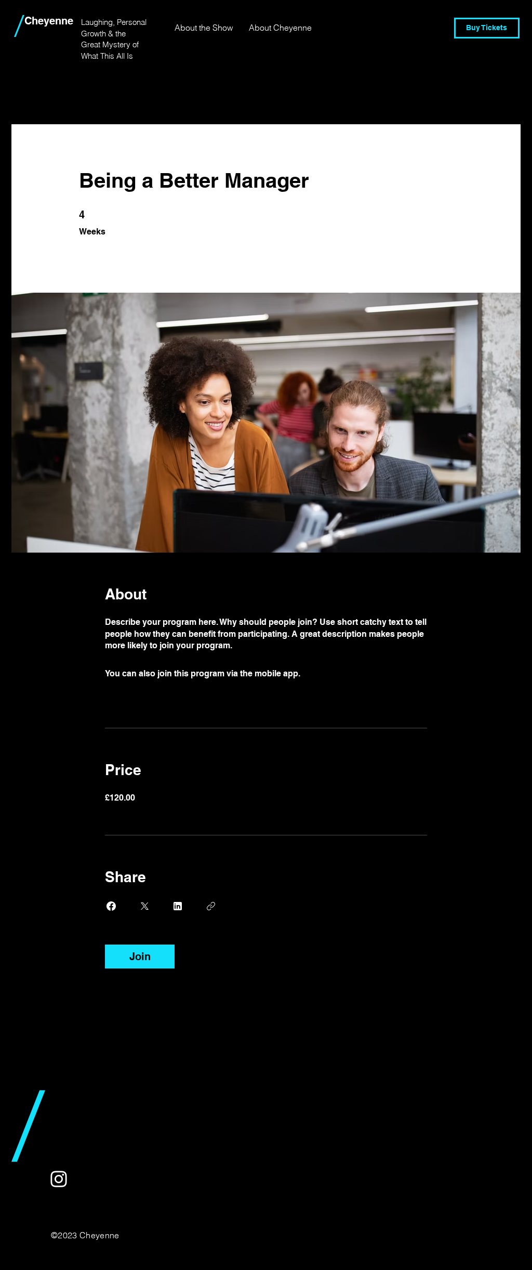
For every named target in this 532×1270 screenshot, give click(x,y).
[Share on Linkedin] (177, 906)
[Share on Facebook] (111, 906)
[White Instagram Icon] (59, 1179)
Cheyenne (48, 21)
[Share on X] (144, 906)
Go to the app (328, 673)
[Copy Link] (211, 906)
